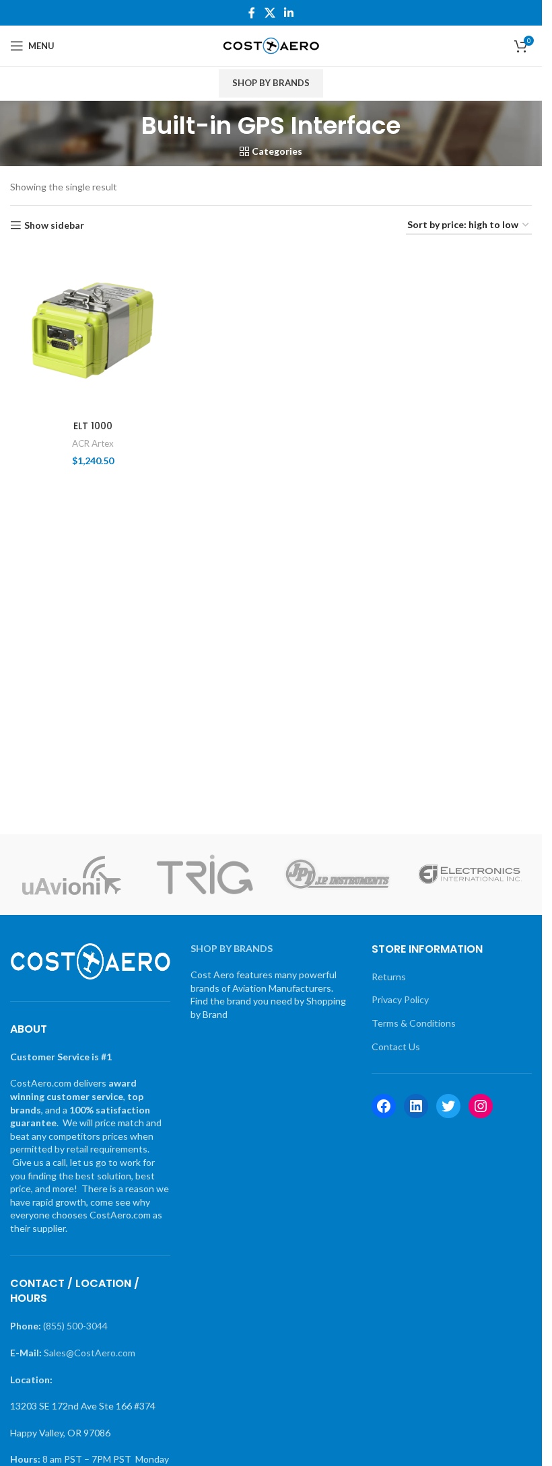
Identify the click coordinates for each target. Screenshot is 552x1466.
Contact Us (396, 1046)
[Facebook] (384, 1106)
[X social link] (269, 13)
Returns (389, 976)
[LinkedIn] (416, 1106)
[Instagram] (481, 1106)
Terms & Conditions (414, 1023)
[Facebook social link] (252, 13)
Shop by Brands (271, 82)
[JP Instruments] (337, 874)
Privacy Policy (400, 999)
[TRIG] (204, 874)
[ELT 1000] (92, 330)
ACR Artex (93, 443)
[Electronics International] (470, 874)
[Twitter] (448, 1106)
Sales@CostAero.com (89, 1352)
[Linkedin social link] (289, 13)
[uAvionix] (71, 874)
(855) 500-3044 (75, 1325)
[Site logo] (271, 44)
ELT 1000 (92, 426)
